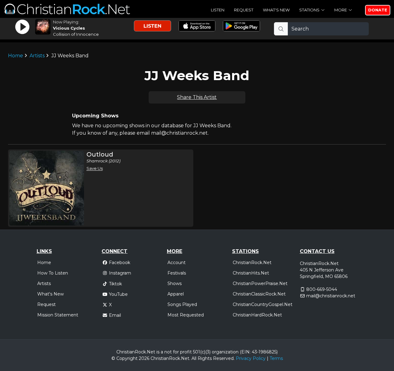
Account (176, 262)
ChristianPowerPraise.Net (260, 283)
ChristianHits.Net (251, 273)
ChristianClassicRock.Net (259, 294)
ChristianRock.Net (252, 262)
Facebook (119, 262)
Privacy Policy (251, 358)
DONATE (377, 9)
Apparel (175, 294)
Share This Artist (197, 97)
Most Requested (185, 315)
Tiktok (115, 284)
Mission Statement (57, 315)
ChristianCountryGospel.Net (262, 304)
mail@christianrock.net (330, 296)
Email (115, 315)
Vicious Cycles (69, 28)
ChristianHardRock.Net (257, 315)
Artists (37, 56)
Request (243, 9)
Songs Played (182, 304)
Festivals (176, 273)
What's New (276, 9)
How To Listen (52, 273)
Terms (276, 358)
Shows (174, 283)
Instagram (120, 273)
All (193, 358)
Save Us (94, 168)
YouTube (118, 294)
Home (15, 56)
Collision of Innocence (76, 34)
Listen (217, 9)
